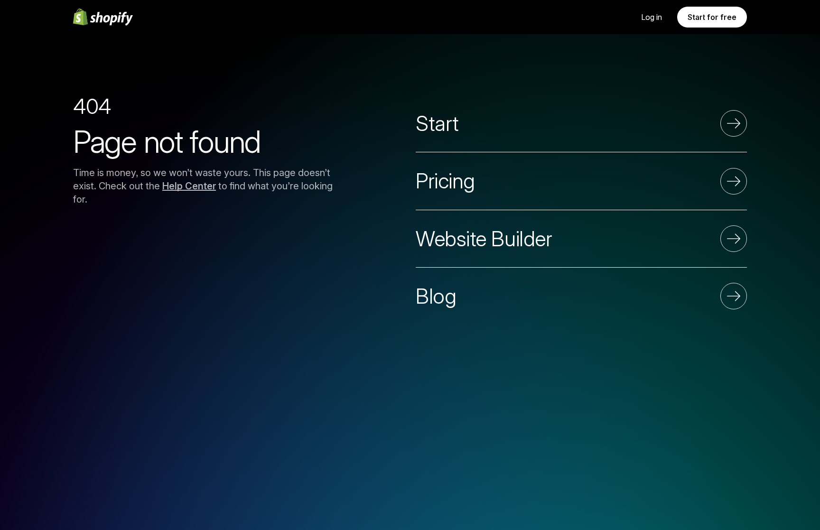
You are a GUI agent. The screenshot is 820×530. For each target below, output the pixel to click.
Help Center (189, 186)
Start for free (712, 17)
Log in (651, 17)
